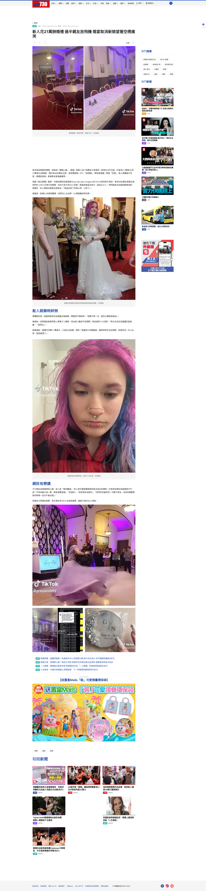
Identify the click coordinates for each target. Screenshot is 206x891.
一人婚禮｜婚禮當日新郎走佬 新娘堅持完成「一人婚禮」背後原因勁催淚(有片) (74, 666)
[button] (141, 3)
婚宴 (43, 751)
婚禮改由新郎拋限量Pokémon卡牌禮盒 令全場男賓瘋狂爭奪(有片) (49, 849)
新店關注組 (169, 64)
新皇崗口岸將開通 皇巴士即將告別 (155, 226)
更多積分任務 (114, 877)
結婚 (51, 751)
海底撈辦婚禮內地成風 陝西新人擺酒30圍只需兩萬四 (118, 788)
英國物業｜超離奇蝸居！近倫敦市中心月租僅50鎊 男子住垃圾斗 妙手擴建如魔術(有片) (77, 658)
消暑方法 (147, 74)
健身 (156, 74)
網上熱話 (147, 69)
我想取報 (43, 886)
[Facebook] (162, 886)
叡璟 (164, 69)
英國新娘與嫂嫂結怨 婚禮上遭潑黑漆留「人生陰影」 (118, 818)
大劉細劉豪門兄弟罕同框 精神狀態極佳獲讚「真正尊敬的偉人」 (157, 168)
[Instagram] (167, 886)
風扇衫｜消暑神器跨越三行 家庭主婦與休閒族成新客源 (157, 109)
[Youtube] (172, 886)
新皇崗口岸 (157, 64)
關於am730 (52, 886)
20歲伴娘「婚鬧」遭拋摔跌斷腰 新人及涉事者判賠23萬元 (84, 788)
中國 (70, 793)
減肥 (163, 74)
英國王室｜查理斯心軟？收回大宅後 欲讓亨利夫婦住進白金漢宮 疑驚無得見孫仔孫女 (76, 662)
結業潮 (146, 64)
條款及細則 (104, 886)
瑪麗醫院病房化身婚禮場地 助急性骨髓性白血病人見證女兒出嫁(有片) (48, 788)
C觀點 (156, 69)
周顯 (171, 74)
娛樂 (35, 823)
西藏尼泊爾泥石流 (150, 59)
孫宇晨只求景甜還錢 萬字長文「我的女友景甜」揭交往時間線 (157, 139)
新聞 (144, 200)
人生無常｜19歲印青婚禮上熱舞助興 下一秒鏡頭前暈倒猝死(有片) (69, 670)
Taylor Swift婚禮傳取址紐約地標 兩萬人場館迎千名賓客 (48, 818)
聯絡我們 (61, 886)
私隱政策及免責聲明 (92, 886)
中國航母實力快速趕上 (150, 197)
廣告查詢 (35, 886)
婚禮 (36, 751)
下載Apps (70, 886)
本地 (35, 793)
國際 (34, 26)
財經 (144, 114)
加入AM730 (79, 886)
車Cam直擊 (164, 59)
